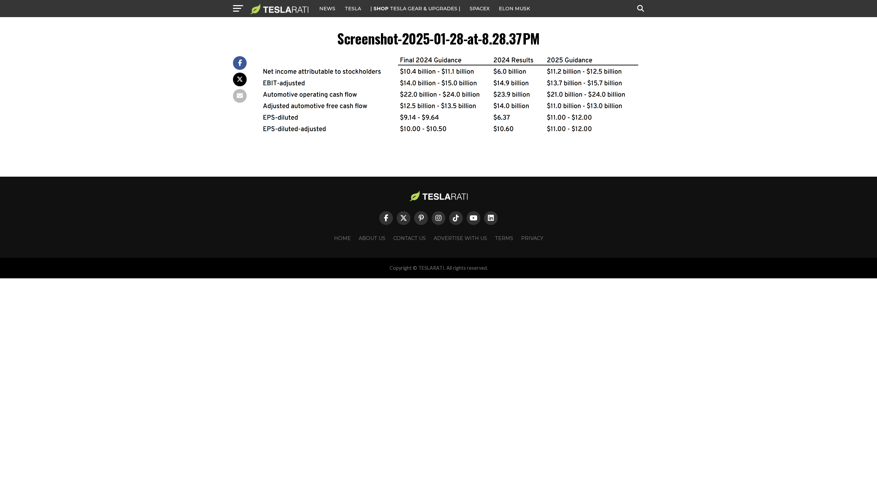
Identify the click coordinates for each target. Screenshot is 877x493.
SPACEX (480, 8)
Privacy (532, 238)
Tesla (353, 8)
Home (342, 238)
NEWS (327, 8)
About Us (372, 238)
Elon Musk (514, 8)
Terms (504, 238)
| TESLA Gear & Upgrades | (415, 8)
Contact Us (409, 238)
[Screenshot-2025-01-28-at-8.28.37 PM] (452, 131)
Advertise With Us (460, 238)
